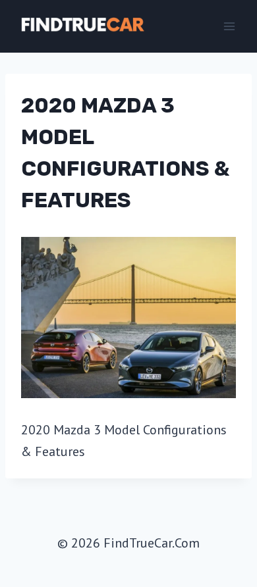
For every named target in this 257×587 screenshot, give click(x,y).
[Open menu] (229, 26)
